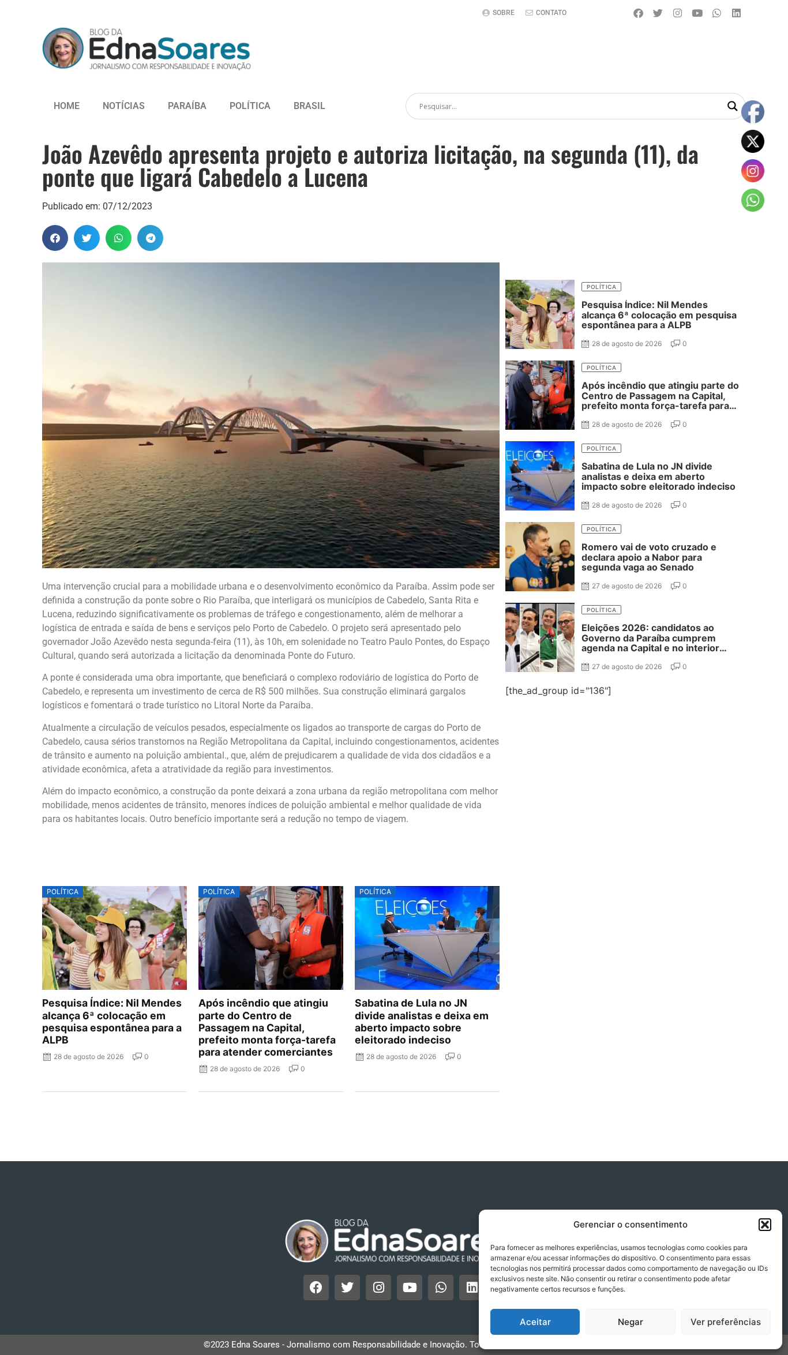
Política (250, 105)
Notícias (124, 105)
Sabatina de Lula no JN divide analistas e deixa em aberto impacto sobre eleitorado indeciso (422, 1021)
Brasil (309, 105)
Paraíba (187, 105)
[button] (765, 1224)
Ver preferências (726, 1321)
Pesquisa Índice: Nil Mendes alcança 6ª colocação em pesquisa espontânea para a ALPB (112, 1021)
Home (67, 105)
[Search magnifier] (733, 106)
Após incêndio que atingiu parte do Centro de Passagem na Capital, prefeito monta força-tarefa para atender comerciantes (267, 1027)
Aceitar (535, 1321)
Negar (630, 1321)
